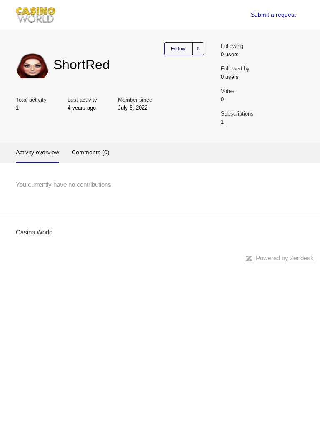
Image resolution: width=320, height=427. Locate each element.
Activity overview (37, 152)
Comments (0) (91, 152)
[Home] (35, 15)
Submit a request (273, 14)
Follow (178, 49)
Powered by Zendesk (285, 257)
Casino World (34, 232)
